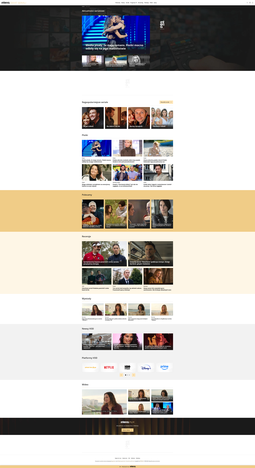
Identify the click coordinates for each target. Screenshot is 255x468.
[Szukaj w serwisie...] (247, 2)
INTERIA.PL (142, 461)
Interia (83, 6)
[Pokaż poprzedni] (121, 375)
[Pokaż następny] (133, 375)
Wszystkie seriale (165, 102)
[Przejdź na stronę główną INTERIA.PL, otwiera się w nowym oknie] (6, 3)
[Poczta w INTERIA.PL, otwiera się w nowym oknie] (250, 2)
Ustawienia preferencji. (130, 461)
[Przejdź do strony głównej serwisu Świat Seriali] (18, 3)
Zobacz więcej (126, 430)
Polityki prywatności (121, 461)
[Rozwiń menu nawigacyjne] (252, 2)
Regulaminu (113, 461)
